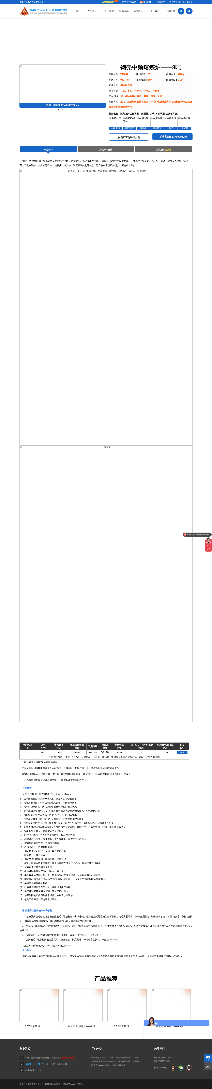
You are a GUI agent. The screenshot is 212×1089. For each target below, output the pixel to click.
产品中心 (93, 11)
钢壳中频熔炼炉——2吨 (102, 1057)
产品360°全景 (105, 149)
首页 (78, 11)
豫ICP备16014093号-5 (73, 1084)
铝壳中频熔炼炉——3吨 (103, 1061)
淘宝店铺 (147, 2)
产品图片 (163, 149)
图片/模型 (109, 11)
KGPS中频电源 (123, 1061)
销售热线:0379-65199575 (181, 2)
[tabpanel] (62, 86)
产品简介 (48, 149)
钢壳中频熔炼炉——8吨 (127, 1057)
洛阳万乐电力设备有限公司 (31, 2)
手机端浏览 (160, 2)
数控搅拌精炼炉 (129, 2)
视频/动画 (124, 11)
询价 (182, 752)
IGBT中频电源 (118, 1065)
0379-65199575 (35, 1064)
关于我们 (155, 11)
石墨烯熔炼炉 (108, 2)
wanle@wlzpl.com (33, 1070)
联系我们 (170, 11)
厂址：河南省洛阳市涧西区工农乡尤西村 (50, 1057)
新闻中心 (139, 11)
